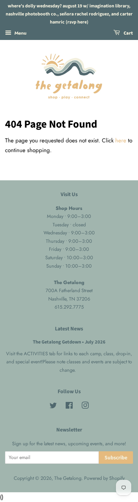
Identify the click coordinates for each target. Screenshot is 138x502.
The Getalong (67, 478)
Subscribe (116, 457)
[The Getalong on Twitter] (53, 406)
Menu (19, 33)
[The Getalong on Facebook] (69, 406)
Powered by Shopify (104, 478)
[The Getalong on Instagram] (85, 406)
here (120, 140)
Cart (128, 33)
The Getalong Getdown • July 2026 (69, 342)
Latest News (69, 328)
